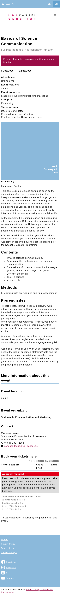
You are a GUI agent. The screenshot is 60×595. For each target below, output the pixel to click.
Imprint (4, 539)
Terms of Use (8, 548)
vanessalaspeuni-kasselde (21, 446)
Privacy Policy (8, 544)
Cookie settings (9, 552)
